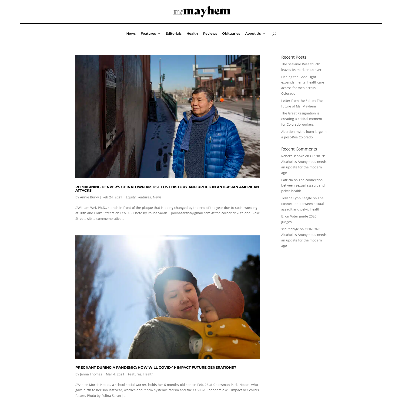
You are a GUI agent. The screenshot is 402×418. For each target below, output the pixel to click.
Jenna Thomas (91, 374)
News (131, 34)
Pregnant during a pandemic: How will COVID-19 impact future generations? (155, 367)
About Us (253, 34)
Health (192, 34)
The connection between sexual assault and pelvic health (303, 185)
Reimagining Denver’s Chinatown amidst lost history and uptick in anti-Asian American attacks (167, 189)
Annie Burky (89, 197)
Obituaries (231, 34)
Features (148, 34)
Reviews (210, 34)
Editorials (173, 34)
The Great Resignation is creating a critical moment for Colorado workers (301, 119)
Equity (131, 197)
